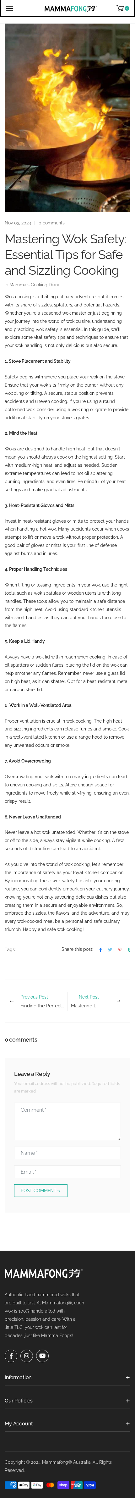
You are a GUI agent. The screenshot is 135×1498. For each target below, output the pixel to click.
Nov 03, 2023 (18, 222)
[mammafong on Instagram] (26, 1352)
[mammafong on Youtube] (42, 1352)
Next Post (100, 1001)
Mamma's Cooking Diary (34, 284)
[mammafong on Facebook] (11, 1352)
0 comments (52, 222)
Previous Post (44, 1001)
